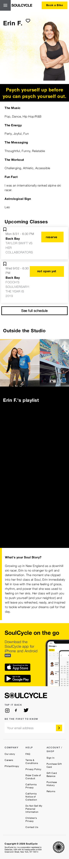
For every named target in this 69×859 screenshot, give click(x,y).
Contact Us (31, 827)
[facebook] (16, 710)
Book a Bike (54, 5)
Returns (51, 791)
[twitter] (26, 710)
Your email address (20, 728)
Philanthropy (12, 766)
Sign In (51, 758)
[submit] (28, 20)
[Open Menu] (5, 5)
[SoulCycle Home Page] (22, 5)
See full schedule (34, 311)
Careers (9, 760)
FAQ (27, 754)
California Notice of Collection (31, 796)
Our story (10, 754)
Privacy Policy (33, 769)
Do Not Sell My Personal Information (33, 809)
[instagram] (7, 710)
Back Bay (13, 238)
